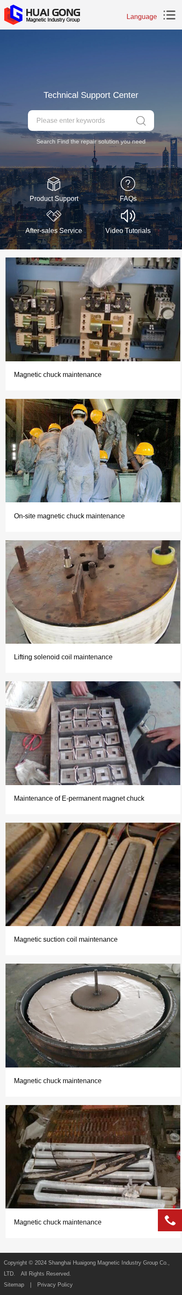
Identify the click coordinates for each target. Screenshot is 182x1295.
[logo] (42, 15)
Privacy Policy (55, 1284)
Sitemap (14, 1284)
